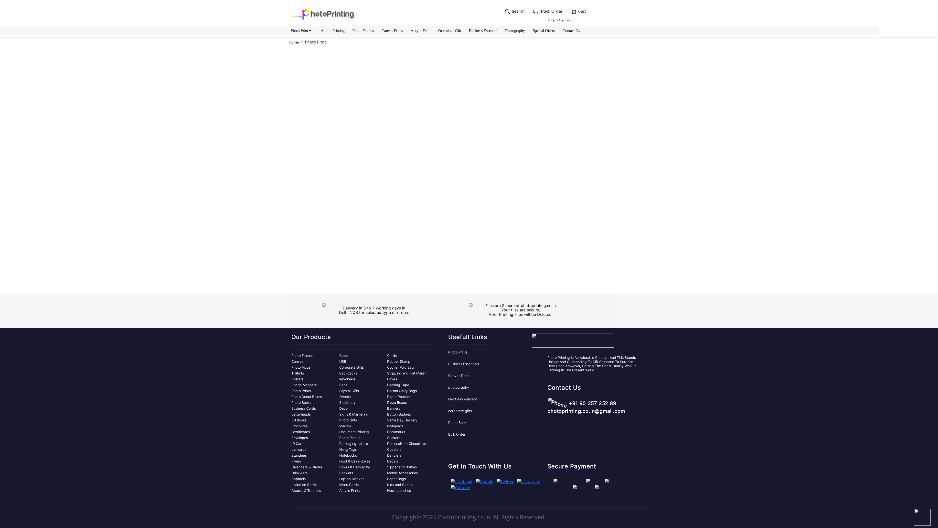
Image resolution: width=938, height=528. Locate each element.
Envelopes (299, 438)
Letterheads (301, 414)
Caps (343, 355)
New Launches (399, 490)
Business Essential (483, 31)
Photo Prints (301, 391)
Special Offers (544, 31)
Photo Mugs (300, 367)
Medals (345, 426)
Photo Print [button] (299, 31)
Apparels (298, 479)
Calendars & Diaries (306, 467)
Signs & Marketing (353, 414)
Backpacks (348, 373)
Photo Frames (363, 31)
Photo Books (301, 402)
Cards (392, 355)
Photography (515, 31)
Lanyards (298, 449)
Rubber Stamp (398, 361)
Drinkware (299, 473)
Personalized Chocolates (406, 443)
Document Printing (354, 432)
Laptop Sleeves (351, 479)
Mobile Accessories (402, 473)
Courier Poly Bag (400, 367)
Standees (299, 455)
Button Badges (399, 414)
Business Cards (303, 408)
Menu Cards (349, 485)
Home (294, 42)
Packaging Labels (353, 443)
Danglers (394, 455)
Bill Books (299, 420)
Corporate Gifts (351, 367)
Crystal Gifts (349, 391)
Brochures (299, 426)
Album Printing (333, 31)
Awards (345, 397)
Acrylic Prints (349, 490)
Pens (343, 385)
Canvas (297, 361)
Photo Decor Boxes (306, 397)
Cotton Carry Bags (402, 391)
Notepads (395, 426)
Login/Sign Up (559, 19)
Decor (344, 408)
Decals (392, 461)
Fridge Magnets (304, 385)
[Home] (324, 15)
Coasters (394, 449)
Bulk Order (456, 434)
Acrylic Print (420, 31)
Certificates (300, 432)
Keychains (347, 379)
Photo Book (457, 422)
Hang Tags (348, 449)
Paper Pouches (399, 397)
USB (342, 361)
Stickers (393, 438)
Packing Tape (398, 385)
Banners (393, 408)
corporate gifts (460, 411)
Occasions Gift (449, 31)
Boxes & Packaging (354, 467)
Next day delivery (462, 399)
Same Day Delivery (402, 420)
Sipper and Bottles (402, 467)
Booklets (346, 473)
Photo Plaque (350, 438)
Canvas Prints (392, 31)
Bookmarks (396, 432)
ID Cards (298, 443)
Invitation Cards (304, 485)
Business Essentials (463, 364)
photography (458, 387)
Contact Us (571, 31)
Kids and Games (400, 485)
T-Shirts (297, 373)
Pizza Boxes (397, 402)
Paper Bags (396, 479)
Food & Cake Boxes (354, 461)
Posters (297, 379)
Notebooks (348, 455)
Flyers (296, 461)
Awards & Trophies (306, 490)
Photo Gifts (348, 420)
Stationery (347, 402)
